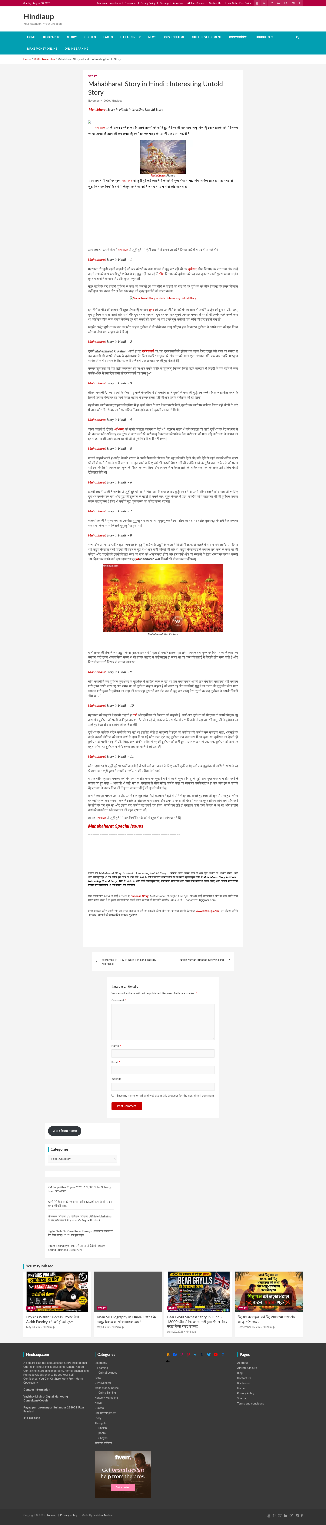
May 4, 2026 (104, 1327)
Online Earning (76, 48)
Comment (118, 1000)
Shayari (103, 1438)
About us (178, 3)
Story (72, 37)
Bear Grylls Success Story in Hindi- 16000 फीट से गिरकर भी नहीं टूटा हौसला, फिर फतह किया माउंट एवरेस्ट (197, 1321)
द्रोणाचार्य (148, 351)
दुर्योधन (192, 269)
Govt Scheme (174, 37)
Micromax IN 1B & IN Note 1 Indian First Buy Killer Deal (129, 962)
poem (102, 1433)
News (152, 37)
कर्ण (135, 715)
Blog (240, 1373)
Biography (51, 37)
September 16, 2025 (250, 1327)
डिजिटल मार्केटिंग (237, 37)
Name (116, 1046)
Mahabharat (98, 109)
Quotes (90, 37)
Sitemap (164, 3)
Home (31, 37)
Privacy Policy (148, 3)
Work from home (65, 1131)
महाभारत (100, 128)
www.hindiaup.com (207, 911)
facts (108, 37)
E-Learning (129, 37)
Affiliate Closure (196, 3)
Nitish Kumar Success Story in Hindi (202, 960)
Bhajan (102, 1428)
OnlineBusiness (107, 1372)
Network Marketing (106, 1397)
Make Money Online (42, 48)
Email (115, 1062)
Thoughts (262, 37)
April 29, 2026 (175, 1331)
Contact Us (215, 3)
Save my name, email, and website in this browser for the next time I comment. (166, 1095)
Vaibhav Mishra (103, 1515)
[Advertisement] (163, 216)
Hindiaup (38, 17)
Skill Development (207, 37)
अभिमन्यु (119, 429)
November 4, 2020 (99, 100)
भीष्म (162, 274)
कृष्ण (152, 310)
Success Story (139, 896)
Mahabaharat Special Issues (115, 826)
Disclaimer (130, 3)
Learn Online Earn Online (238, 3)
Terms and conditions (109, 3)
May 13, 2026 (34, 1327)
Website (116, 1079)
